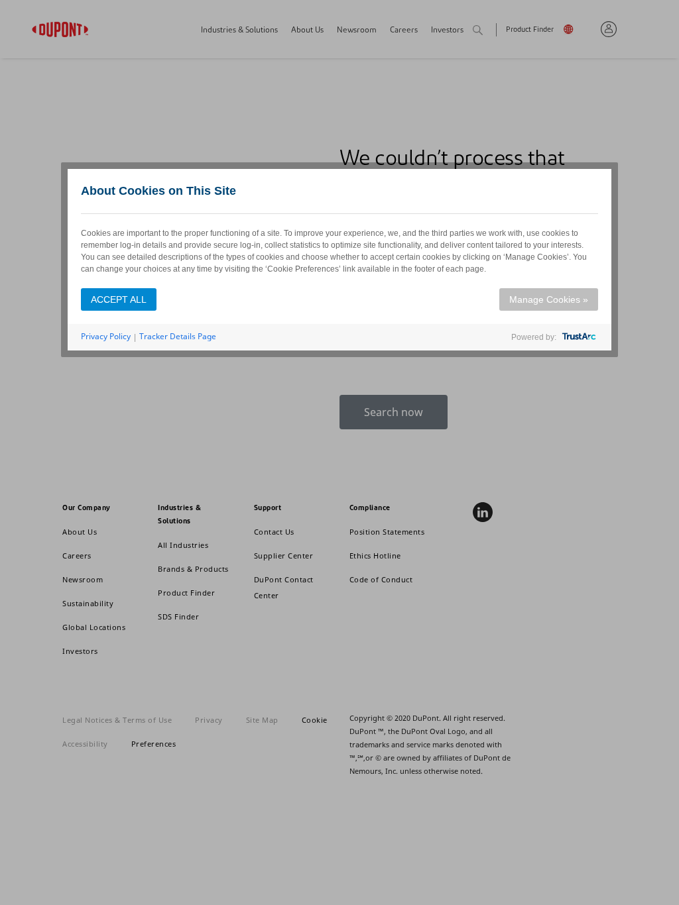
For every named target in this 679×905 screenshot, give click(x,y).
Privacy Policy (106, 336)
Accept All (119, 299)
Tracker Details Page (177, 336)
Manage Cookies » (548, 299)
